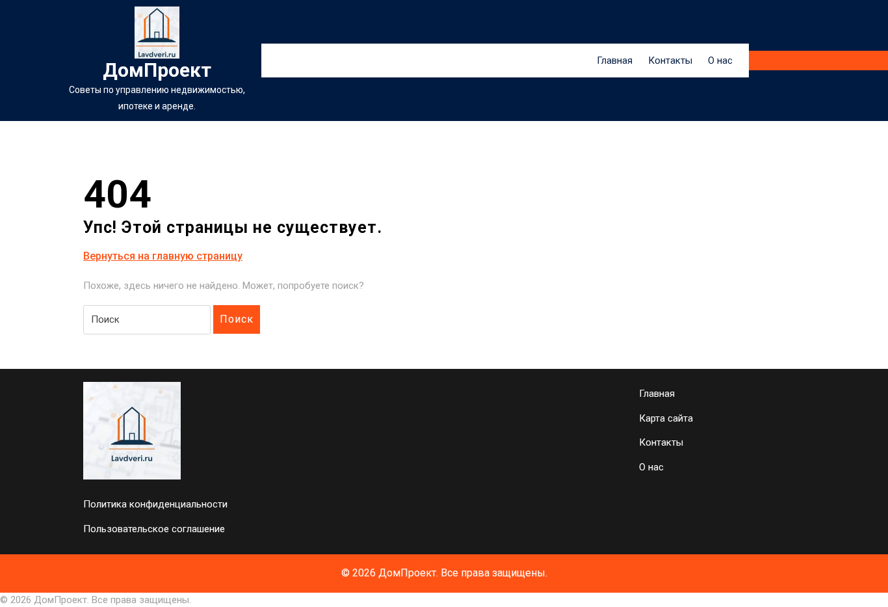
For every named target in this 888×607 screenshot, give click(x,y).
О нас (720, 60)
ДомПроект (157, 70)
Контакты (670, 60)
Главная (615, 60)
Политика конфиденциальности (155, 504)
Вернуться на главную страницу (162, 256)
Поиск (237, 319)
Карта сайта (666, 418)
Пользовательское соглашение (154, 529)
